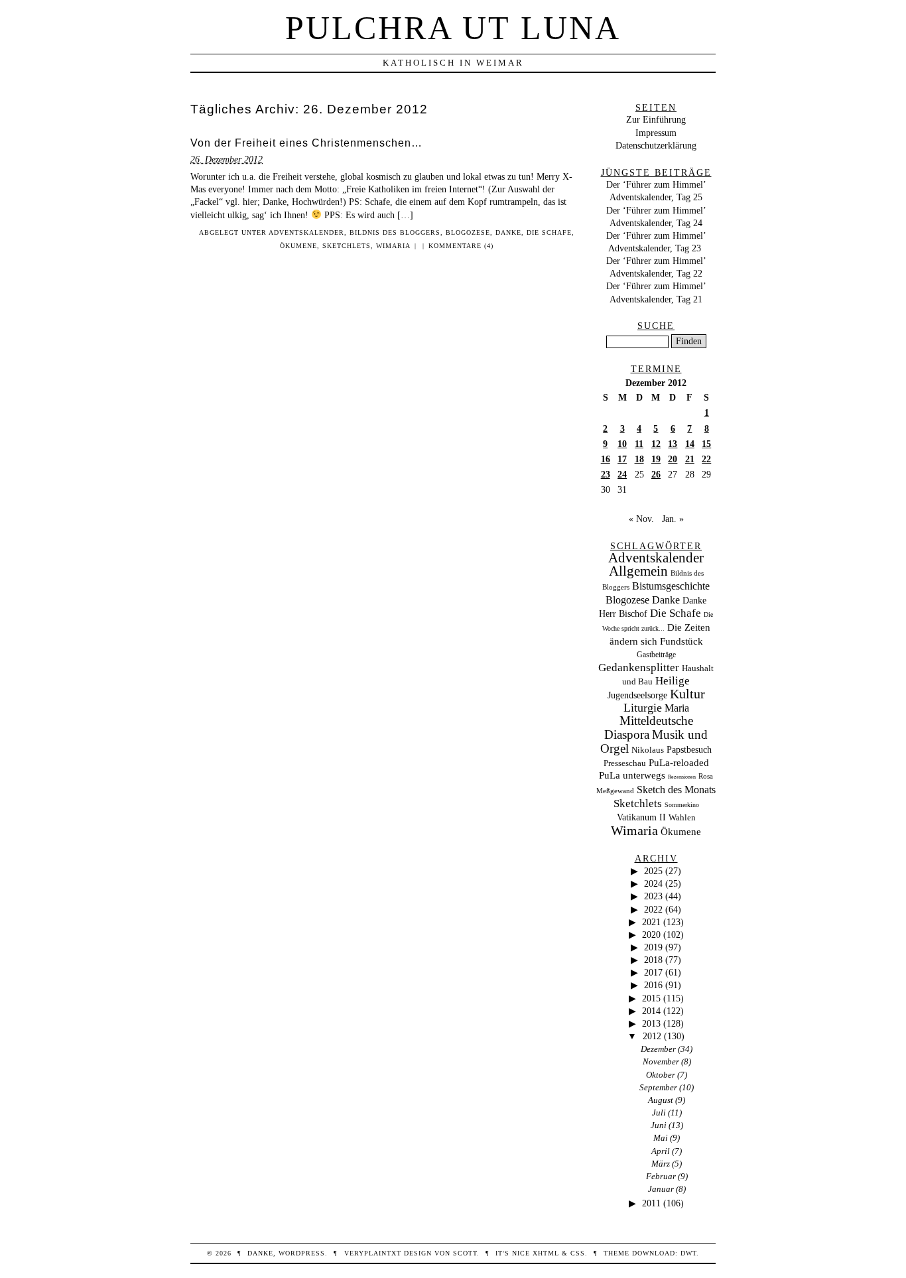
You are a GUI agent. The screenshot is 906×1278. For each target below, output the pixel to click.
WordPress (302, 1253)
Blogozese (468, 232)
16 (605, 459)
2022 (653, 909)
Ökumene (298, 245)
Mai (660, 1138)
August (660, 1100)
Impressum (656, 132)
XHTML (546, 1253)
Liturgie (642, 707)
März (660, 1164)
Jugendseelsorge (637, 695)
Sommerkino (682, 804)
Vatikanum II (641, 817)
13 (672, 443)
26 (656, 474)
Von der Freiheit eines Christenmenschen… (306, 143)
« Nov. (641, 518)
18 (639, 459)
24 (622, 474)
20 (672, 459)
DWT (688, 1253)
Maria (677, 708)
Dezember (658, 1049)
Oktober (660, 1075)
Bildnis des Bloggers (395, 232)
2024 (653, 883)
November (661, 1061)
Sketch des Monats (676, 789)
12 (656, 443)
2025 (653, 870)
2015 (651, 998)
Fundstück (681, 641)
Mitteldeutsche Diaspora (648, 727)
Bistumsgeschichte (671, 586)
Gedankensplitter (638, 667)
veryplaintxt (372, 1253)
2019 (653, 947)
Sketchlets (346, 245)
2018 (653, 959)
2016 (653, 985)
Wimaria (393, 245)
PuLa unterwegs (632, 775)
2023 (653, 896)
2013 (651, 1023)
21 (689, 459)
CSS (577, 1253)
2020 (651, 934)
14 (689, 443)
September (658, 1087)
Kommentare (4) (460, 245)
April (660, 1151)
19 (656, 459)
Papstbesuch (689, 750)
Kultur (687, 693)
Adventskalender (306, 232)
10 (622, 443)
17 (622, 459)
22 (706, 459)
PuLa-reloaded (679, 762)
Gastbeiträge (656, 655)
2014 (651, 1010)
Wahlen (682, 817)
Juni (659, 1125)
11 (639, 443)
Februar (661, 1176)
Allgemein (638, 571)
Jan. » (673, 518)
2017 (653, 972)
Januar (661, 1189)
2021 (651, 922)
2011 (651, 1203)
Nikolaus (647, 750)
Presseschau (625, 763)
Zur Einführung (656, 119)
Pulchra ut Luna (453, 27)
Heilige (672, 680)
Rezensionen (682, 777)
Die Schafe (549, 232)
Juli (659, 1113)
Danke (508, 232)
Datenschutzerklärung (655, 145)
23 (605, 474)
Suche (656, 325)
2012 (652, 1036)
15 (706, 443)
